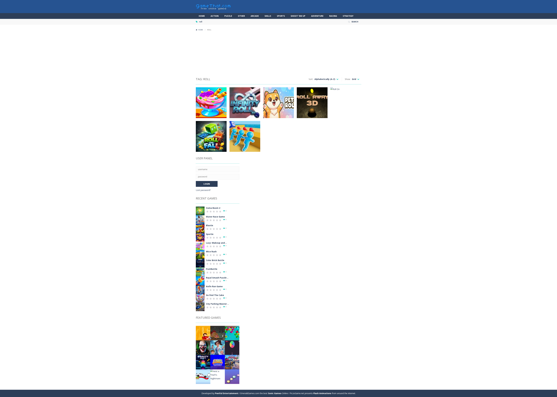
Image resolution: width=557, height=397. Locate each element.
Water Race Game (215, 216)
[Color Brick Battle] (200, 263)
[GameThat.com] (213, 6)
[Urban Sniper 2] (232, 362)
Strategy (348, 16)
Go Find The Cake (215, 295)
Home (202, 16)
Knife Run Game (214, 286)
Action (215, 16)
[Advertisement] (278, 53)
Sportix (209, 234)
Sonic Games (274, 393)
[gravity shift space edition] (203, 362)
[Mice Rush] (200, 254)
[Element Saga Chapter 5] (217, 332)
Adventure (317, 16)
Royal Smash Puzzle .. (217, 277)
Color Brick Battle (215, 260)
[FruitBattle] (200, 271)
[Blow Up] (232, 332)
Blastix (209, 225)
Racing (333, 16)
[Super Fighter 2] (203, 332)
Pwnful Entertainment (226, 393)
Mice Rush (211, 251)
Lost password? (203, 190)
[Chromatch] (232, 347)
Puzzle (228, 16)
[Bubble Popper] (232, 376)
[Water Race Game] (200, 219)
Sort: (311, 79)
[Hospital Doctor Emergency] (217, 347)
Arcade (255, 16)
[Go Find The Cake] (200, 297)
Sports (281, 16)
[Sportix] (200, 236)
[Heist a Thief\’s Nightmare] (217, 374)
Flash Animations (322, 393)
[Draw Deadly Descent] (203, 376)
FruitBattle (211, 269)
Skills (268, 16)
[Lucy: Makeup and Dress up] (200, 245)
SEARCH (354, 21)
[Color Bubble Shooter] (217, 362)
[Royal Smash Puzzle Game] (200, 280)
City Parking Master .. (217, 303)
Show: (347, 79)
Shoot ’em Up (298, 16)
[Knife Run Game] (200, 289)
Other (241, 16)
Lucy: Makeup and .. (216, 242)
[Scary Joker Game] (203, 347)
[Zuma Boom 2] (200, 210)
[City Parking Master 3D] (200, 306)
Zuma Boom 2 (213, 208)
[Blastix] (200, 228)
